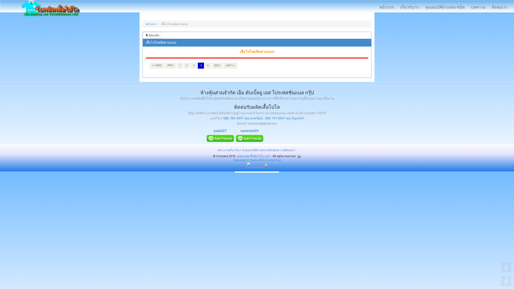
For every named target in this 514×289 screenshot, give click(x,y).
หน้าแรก (386, 7)
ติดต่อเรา (500, 7)
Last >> (230, 65)
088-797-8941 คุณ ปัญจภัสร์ (284, 118)
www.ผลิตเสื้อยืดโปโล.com (253, 156)
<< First (157, 65)
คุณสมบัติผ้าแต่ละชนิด (445, 7)
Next (217, 65)
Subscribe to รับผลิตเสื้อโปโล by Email (257, 160)
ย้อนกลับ (153, 35)
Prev (170, 65)
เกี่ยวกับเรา (409, 7)
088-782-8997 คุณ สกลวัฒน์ (243, 118)
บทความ (478, 7)
